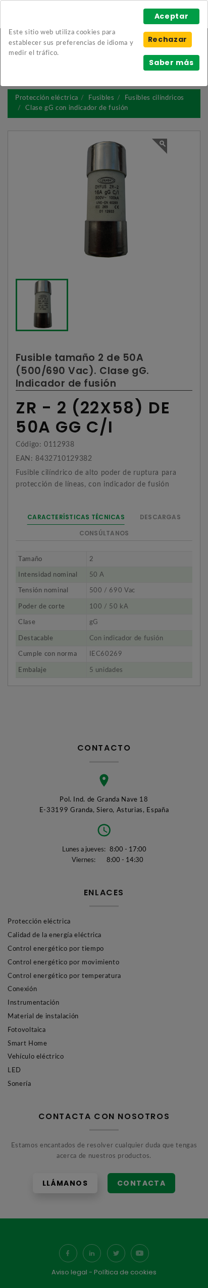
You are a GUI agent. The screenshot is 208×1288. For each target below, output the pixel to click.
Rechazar (167, 39)
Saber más (171, 62)
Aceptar (171, 16)
